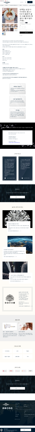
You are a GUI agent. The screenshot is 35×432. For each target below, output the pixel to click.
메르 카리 (16, 404)
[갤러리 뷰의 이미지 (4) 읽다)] (16, 25)
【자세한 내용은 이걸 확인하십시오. (14, 142)
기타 (28, 356)
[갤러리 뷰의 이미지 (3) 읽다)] (12, 25)
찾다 (24, 412)
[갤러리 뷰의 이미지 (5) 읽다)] (4, 29)
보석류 (7, 5)
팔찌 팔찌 (17, 356)
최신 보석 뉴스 (25, 5)
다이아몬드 (7, 351)
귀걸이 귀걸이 (7, 356)
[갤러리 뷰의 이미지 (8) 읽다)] (16, 29)
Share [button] (21, 35)
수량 (20, 25)
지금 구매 (26, 32)
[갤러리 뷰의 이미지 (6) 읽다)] (8, 29)
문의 (30, 2)
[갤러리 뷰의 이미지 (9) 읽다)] (4, 33)
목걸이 (27, 351)
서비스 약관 (17, 414)
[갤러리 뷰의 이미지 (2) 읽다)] (8, 25)
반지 (17, 351)
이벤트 (21, 5)
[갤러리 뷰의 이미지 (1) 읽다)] (4, 25)
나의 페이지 (21, 2)
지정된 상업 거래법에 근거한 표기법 (28, 414)
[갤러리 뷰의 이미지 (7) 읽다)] (12, 29)
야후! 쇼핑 (16, 406)
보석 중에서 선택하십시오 (13, 5)
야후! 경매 (25, 406)
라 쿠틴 (25, 404)
